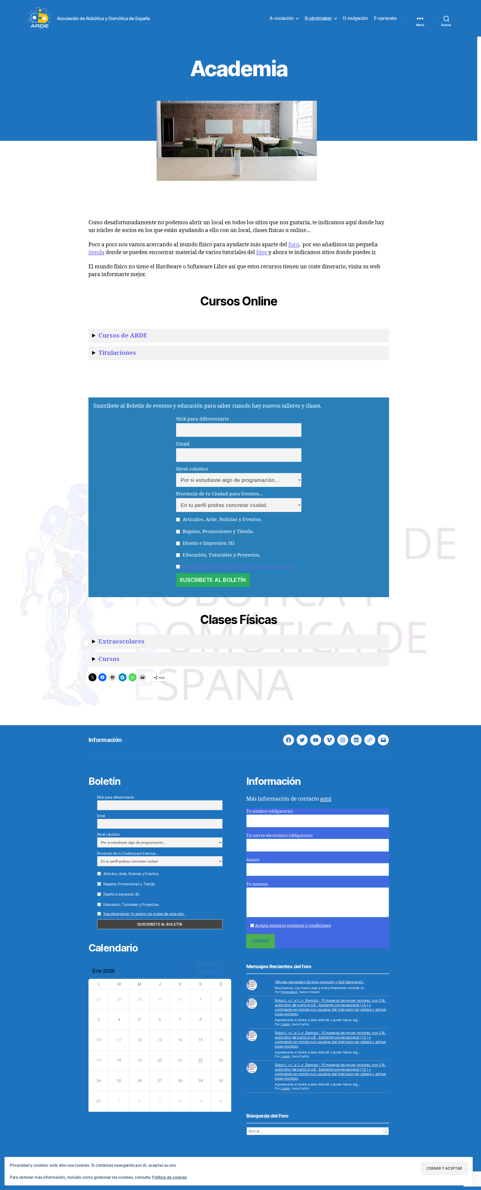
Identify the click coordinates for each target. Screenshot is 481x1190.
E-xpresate (385, 18)
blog (262, 252)
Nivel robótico (192, 469)
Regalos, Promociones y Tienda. (217, 531)
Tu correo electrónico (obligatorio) (279, 835)
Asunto (253, 859)
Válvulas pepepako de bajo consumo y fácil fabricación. (319, 982)
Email (182, 444)
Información (105, 739)
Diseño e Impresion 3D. (208, 543)
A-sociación (282, 18)
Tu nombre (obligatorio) (269, 811)
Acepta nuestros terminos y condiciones (293, 925)
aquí (325, 799)
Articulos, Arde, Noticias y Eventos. (221, 519)
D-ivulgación (355, 18)
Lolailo (285, 1024)
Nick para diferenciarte (202, 419)
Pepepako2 (289, 992)
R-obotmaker (318, 18)
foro (293, 244)
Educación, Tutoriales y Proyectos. (221, 555)
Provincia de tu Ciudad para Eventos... (219, 494)
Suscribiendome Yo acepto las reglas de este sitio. (238, 567)
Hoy (209, 968)
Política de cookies (169, 1177)
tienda (96, 252)
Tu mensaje (257, 884)
